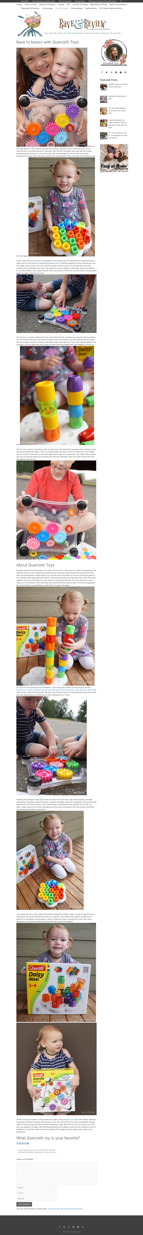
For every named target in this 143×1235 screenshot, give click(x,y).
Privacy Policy (80, 1)
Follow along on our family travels (43, 1)
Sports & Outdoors (118, 4)
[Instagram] (111, 72)
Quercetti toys (68, 1119)
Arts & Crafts (31, 4)
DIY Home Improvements (110, 8)
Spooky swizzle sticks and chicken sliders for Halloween (36, 1150)
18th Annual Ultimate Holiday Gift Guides (102, 1)
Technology (47, 8)
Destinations (91, 8)
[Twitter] (107, 72)
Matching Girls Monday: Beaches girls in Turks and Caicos (37, 1152)
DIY (68, 4)
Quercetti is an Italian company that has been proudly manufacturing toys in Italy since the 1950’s (54, 690)
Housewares (76, 8)
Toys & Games (61, 8)
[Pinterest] (116, 72)
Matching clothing (98, 4)
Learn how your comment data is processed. (65, 1209)
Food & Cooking (80, 4)
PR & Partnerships (65, 1)
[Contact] (121, 72)
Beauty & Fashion (47, 4)
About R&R (24, 1)
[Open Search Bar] (121, 1)
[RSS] (83, 1227)
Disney (61, 4)
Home (19, 4)
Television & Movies (30, 8)
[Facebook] (102, 72)
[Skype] (125, 72)
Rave (58, 263)
